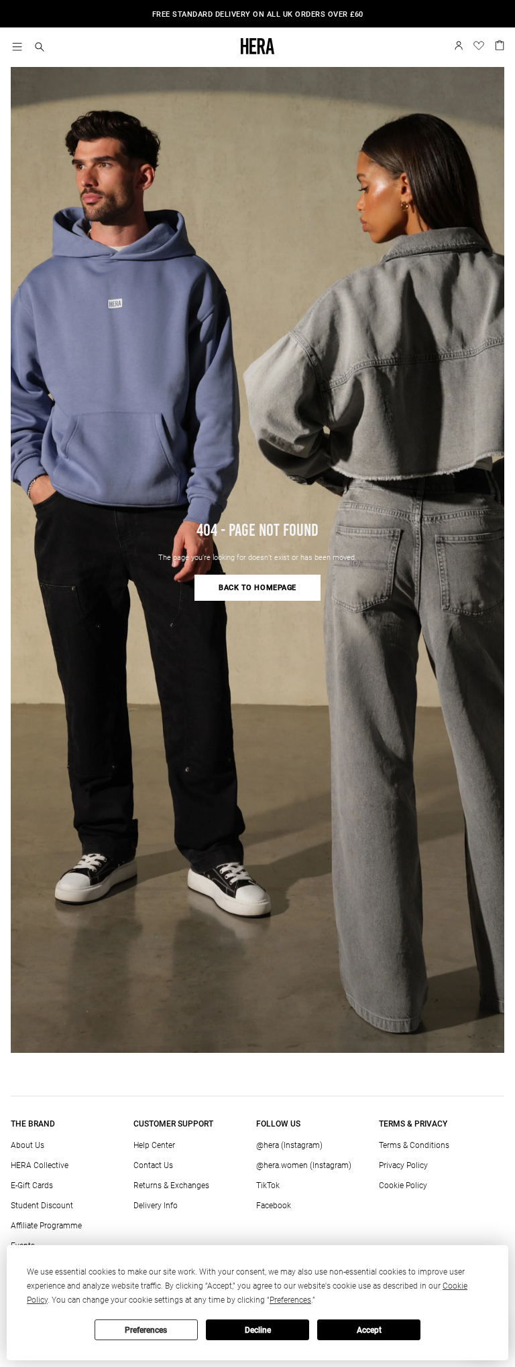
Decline (258, 1330)
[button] (39, 48)
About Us (27, 1145)
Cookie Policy (403, 1185)
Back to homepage (257, 587)
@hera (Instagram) (289, 1145)
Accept (369, 1330)
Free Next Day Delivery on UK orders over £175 (258, 14)
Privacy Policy (403, 1165)
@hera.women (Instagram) (303, 1165)
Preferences (146, 1330)
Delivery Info (155, 1205)
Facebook (273, 1205)
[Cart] (499, 44)
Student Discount (42, 1205)
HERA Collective (39, 1165)
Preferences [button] (290, 1300)
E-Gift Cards (32, 1185)
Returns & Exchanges (171, 1185)
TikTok (268, 1185)
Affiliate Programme (46, 1225)
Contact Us (153, 1165)
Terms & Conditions (414, 1145)
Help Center (154, 1145)
